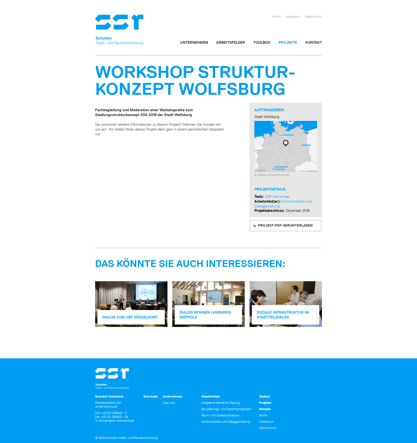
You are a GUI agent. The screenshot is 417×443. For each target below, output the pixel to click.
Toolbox (261, 42)
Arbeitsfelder (230, 42)
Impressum (293, 16)
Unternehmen (194, 42)
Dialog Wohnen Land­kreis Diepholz (205, 314)
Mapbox (261, 175)
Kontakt (313, 42)
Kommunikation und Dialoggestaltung (225, 421)
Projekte (287, 42)
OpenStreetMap (280, 175)
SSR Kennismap (277, 196)
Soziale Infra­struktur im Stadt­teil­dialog (283, 314)
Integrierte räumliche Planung (220, 402)
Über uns (169, 402)
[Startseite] (119, 30)
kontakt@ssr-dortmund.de (116, 420)
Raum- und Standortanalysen (220, 415)
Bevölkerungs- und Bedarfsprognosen (226, 409)
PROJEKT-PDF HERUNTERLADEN (285, 225)
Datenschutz (313, 16)
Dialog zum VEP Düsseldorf (130, 317)
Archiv (277, 16)
